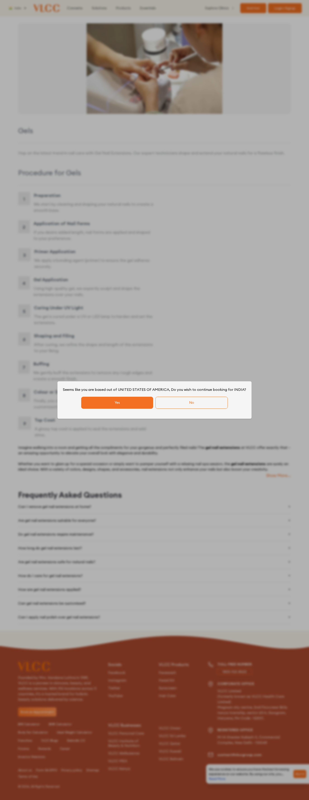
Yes (117, 402)
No (191, 402)
